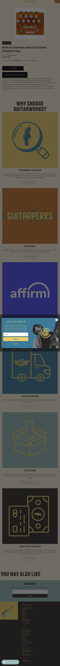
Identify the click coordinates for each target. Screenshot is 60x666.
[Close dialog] (56, 320)
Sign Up (15, 339)
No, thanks (16, 344)
